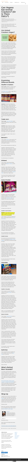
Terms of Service (17, 435)
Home (2, 2)
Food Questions (6, 2)
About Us (16, 432)
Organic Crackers (9, 163)
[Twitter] (5, 452)
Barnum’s (7, 139)
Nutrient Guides (23, 2)
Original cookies (5, 91)
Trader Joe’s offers (10, 121)
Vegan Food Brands (13, 428)
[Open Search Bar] (25, 3)
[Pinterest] (3, 452)
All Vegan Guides (4, 428)
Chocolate (9, 292)
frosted (2, 398)
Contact (16, 434)
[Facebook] (2, 452)
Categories (11, 2)
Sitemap (16, 433)
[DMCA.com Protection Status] (14, 461)
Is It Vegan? (8, 428)
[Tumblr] (7, 452)
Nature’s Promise (9, 316)
